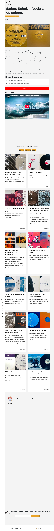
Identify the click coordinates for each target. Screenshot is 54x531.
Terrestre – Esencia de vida (14, 208)
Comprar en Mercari (27, 88)
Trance (17, 16)
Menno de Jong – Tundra (38, 330)
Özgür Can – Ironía (36, 172)
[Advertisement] (27, 128)
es (8, 16)
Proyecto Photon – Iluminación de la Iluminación (11, 252)
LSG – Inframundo (11, 372)
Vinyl (7, 16)
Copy (47, 80)
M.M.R (36, 528)
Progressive (12, 16)
